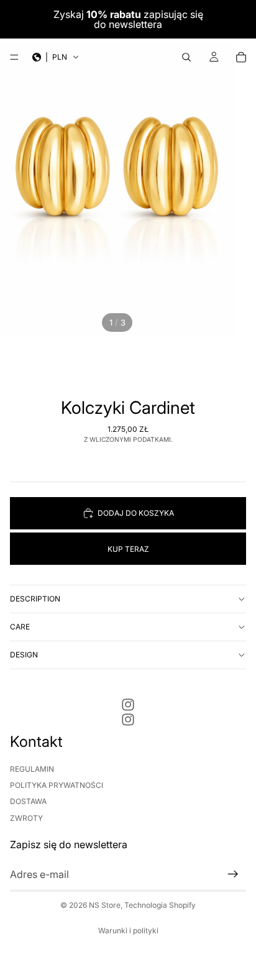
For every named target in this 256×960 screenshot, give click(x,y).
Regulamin (32, 769)
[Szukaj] (186, 57)
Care (20, 626)
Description (35, 598)
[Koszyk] (241, 57)
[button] (56, 57)
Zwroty (26, 818)
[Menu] (14, 57)
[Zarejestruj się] (233, 875)
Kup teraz (128, 549)
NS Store (105, 905)
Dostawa (28, 802)
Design (24, 654)
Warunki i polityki (128, 930)
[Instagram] (128, 704)
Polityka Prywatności (56, 785)
